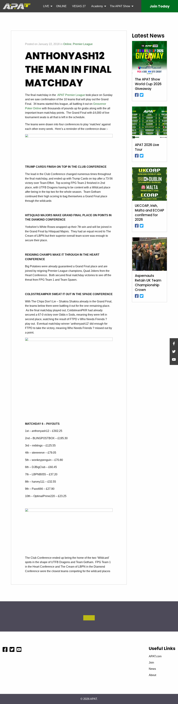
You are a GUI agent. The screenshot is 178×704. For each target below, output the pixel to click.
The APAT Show (120, 6)
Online (67, 44)
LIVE (46, 6)
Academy (97, 6)
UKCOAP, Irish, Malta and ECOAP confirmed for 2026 (149, 213)
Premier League (83, 44)
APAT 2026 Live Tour (147, 147)
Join (160, 6)
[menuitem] (46, 6)
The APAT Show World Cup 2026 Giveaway (148, 84)
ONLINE (61, 6)
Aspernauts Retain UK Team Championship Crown (148, 283)
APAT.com (155, 656)
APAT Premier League (71, 94)
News (152, 669)
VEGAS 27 (79, 6)
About (152, 675)
